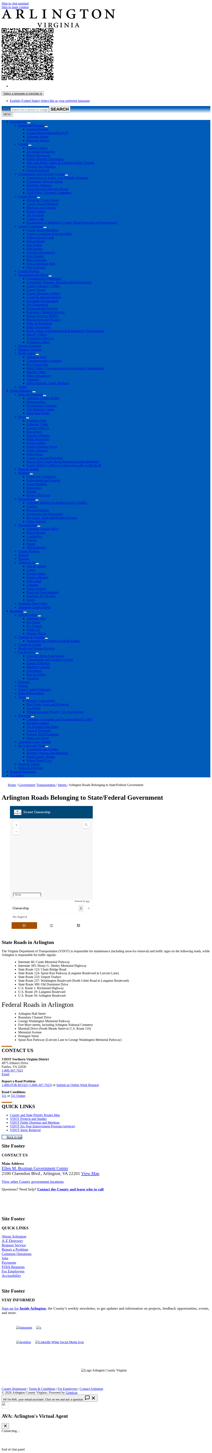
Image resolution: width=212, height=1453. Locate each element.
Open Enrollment (37, 170)
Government (26, 785)
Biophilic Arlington (39, 185)
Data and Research (30, 394)
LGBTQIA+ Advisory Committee (48, 192)
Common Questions (16, 1254)
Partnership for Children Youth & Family (53, 641)
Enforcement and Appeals (43, 480)
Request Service (14, 1245)
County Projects (28, 271)
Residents (16, 611)
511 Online (18, 1096)
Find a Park (34, 581)
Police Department (38, 327)
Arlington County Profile (42, 398)
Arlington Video (37, 424)
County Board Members (42, 204)
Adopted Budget (37, 129)
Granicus (71, 1392)
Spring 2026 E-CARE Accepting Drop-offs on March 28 (63, 465)
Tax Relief (33, 708)
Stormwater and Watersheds (44, 514)
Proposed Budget (37, 140)
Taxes (22, 697)
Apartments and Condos (42, 749)
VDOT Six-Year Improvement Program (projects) (42, 1126)
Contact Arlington (91, 1389)
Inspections (33, 488)
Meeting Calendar (30, 349)
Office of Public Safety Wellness (47, 383)
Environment (26, 499)
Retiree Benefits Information (45, 159)
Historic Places (36, 633)
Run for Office (36, 674)
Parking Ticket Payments (42, 734)
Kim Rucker (34, 248)
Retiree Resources (38, 155)
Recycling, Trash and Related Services (51, 517)
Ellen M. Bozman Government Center (35, 1168)
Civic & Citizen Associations (45, 656)
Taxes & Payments (38, 730)
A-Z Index (17, 775)
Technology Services (40, 338)
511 (4, 1096)
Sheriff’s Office (36, 334)
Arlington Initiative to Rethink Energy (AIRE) (56, 502)
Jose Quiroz (34, 245)
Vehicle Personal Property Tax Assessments (54, 712)
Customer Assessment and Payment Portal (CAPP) (59, 719)
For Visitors (34, 626)
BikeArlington (35, 532)
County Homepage (14, 1389)
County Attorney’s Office (43, 286)
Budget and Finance (31, 125)
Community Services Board (44, 181)
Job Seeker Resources (40, 151)
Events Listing (35, 443)
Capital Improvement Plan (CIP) (47, 133)
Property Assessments (40, 700)
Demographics (36, 402)
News (22, 417)
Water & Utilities (29, 764)
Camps (31, 570)
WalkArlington (36, 547)
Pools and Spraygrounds (42, 592)
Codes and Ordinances (41, 476)
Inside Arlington (37, 450)
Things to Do (27, 562)
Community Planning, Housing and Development (58, 282)
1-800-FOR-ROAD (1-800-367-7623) (27, 1085)
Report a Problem (15, 1249)
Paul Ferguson (35, 267)
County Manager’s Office (43, 293)
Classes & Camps (29, 644)
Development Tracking (41, 405)
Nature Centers (36, 588)
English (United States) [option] (50, 101)
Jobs (5, 1258)
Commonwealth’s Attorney (44, 361)
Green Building (36, 484)
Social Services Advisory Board (47, 189)
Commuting (34, 536)
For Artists (33, 622)
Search (6, 109)
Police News (34, 454)
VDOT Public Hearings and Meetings (35, 1122)
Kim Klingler (35, 256)
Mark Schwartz (36, 260)
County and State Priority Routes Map (35, 1115)
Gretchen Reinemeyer (40, 252)
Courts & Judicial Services (43, 297)
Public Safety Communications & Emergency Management (65, 331)
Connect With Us (37, 428)
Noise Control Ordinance (34, 689)
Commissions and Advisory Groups (41, 174)
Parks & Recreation (39, 323)
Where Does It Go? (39, 760)
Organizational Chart (40, 237)
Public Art (33, 629)
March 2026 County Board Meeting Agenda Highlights (62, 461)
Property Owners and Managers (47, 753)
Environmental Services (42, 308)
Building (24, 473)
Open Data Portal (37, 413)
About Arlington (20, 390)
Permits (31, 491)
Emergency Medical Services (45, 312)
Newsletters (34, 431)
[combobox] (23, 93)
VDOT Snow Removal (25, 1130)
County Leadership (30, 226)
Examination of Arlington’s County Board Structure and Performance (71, 222)
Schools (23, 555)
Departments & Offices (33, 275)
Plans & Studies (28, 469)
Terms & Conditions (42, 1389)
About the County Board (42, 200)
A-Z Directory (12, 1241)
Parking (31, 540)
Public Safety (27, 353)
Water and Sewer (37, 738)
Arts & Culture (36, 566)
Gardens (31, 506)
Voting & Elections (30, 768)
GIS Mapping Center (40, 409)
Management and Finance (43, 319)
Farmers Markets (37, 577)
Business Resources (23, 771)
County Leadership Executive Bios (49, 234)
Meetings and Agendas (41, 207)
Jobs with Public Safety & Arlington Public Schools (60, 163)
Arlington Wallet (37, 136)
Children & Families (31, 637)
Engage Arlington (29, 346)
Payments (24, 715)
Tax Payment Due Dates (42, 727)
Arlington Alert (36, 357)
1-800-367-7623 (12, 1070)
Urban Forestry (36, 521)
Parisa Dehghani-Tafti (40, 263)
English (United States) (50, 86)
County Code (35, 219)
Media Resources (37, 439)
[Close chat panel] (5, 1426)
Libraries (32, 585)
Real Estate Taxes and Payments (47, 704)
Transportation (27, 525)
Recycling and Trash (31, 745)
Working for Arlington (41, 166)
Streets (30, 544)
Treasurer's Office (38, 342)
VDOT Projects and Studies (28, 1119)
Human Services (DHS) (42, 316)
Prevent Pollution (37, 510)
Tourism (23, 558)
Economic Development (42, 301)
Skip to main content (15, 7)
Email (5, 1074)
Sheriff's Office (36, 372)
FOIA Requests (13, 1267)
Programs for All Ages (41, 596)
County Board (27, 196)
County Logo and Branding (44, 458)
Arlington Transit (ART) (42, 529)
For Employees (13, 1271)
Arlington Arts (35, 618)
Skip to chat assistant (15, 3)
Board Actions (35, 211)
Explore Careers (37, 148)
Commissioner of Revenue (43, 278)
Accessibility (11, 1276)
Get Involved (35, 215)
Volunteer (32, 379)
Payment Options (37, 723)
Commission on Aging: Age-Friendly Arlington (57, 177)
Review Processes (38, 495)
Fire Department (37, 304)
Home (12, 785)
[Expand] (28, 122)
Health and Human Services (36, 648)
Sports (30, 600)
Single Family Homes (40, 756)
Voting (22, 387)
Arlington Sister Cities (32, 603)
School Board (35, 241)
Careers (23, 144)
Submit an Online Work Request (77, 1085)
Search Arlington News (41, 446)
